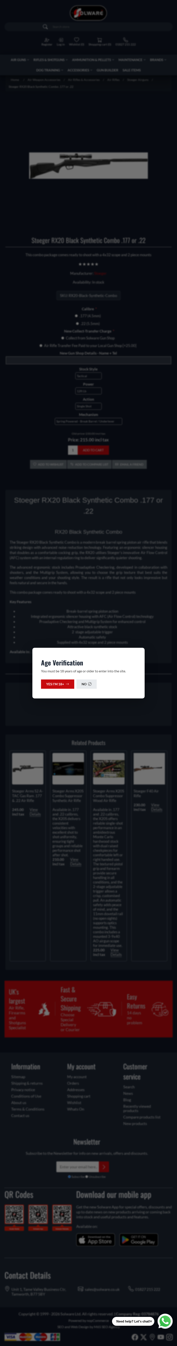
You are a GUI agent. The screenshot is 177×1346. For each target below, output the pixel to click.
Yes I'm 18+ (55, 684)
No (84, 684)
